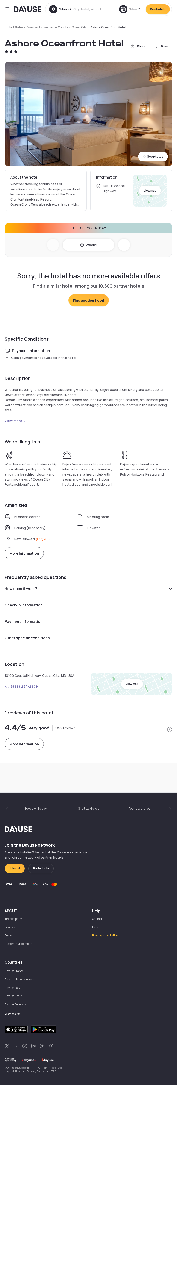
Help (95, 927)
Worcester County (56, 27)
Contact (97, 919)
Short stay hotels (88, 808)
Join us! (14, 868)
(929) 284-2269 (24, 686)
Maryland (33, 27)
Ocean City (79, 27)
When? (91, 245)
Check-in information (24, 605)
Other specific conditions (27, 637)
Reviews (10, 927)
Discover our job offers (18, 944)
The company (13, 919)
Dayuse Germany (16, 1004)
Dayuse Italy (12, 988)
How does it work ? (21, 588)
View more (13, 421)
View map (150, 190)
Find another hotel (88, 300)
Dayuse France (14, 971)
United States (14, 27)
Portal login (41, 868)
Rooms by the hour (140, 808)
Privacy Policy (35, 1071)
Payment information (24, 621)
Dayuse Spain (13, 996)
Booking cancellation (105, 935)
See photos (155, 156)
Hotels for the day (36, 808)
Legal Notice (12, 1071)
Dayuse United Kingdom (20, 979)
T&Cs (54, 1071)
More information (24, 553)
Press (8, 935)
